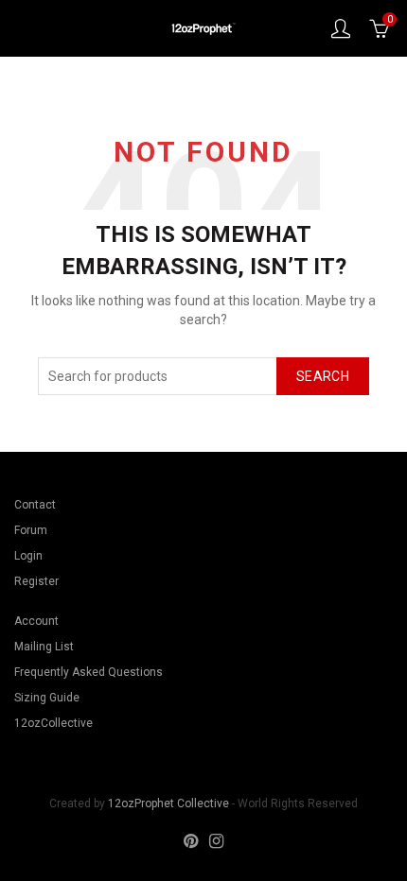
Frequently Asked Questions (88, 672)
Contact (35, 504)
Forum (30, 530)
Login (28, 555)
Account (36, 621)
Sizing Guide (47, 697)
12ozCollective (53, 723)
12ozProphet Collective (168, 803)
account (341, 28)
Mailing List (44, 646)
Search (322, 376)
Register (36, 581)
